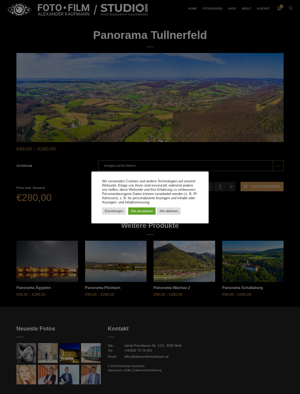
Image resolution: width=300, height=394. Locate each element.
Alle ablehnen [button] (169, 211)
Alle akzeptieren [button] (142, 211)
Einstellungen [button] (114, 211)
